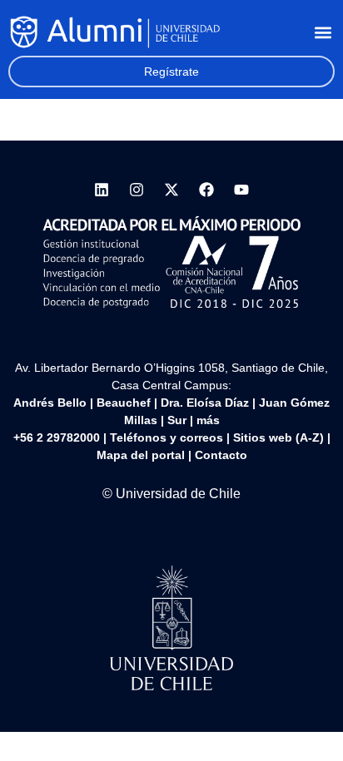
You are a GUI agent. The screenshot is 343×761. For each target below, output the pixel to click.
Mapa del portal (141, 455)
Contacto (221, 455)
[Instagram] (136, 189)
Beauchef (124, 402)
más (208, 420)
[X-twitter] (171, 189)
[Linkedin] (101, 189)
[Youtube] (241, 189)
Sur (176, 420)
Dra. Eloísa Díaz (205, 402)
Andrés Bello (50, 402)
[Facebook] (206, 189)
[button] (322, 32)
